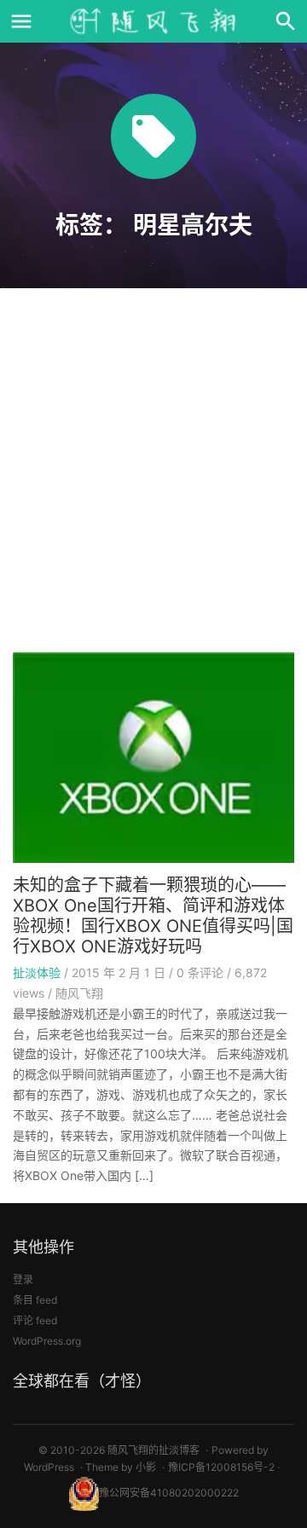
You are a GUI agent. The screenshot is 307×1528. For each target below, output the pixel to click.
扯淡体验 (37, 972)
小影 (146, 1467)
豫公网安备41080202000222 (169, 1492)
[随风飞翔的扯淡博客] (153, 21)
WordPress (49, 1467)
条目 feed (35, 1300)
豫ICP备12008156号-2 (221, 1467)
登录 (23, 1279)
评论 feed (35, 1320)
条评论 (200, 972)
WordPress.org (47, 1340)
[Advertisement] (153, 475)
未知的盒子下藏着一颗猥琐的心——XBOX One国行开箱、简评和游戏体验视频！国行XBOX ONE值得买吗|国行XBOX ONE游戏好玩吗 (153, 916)
